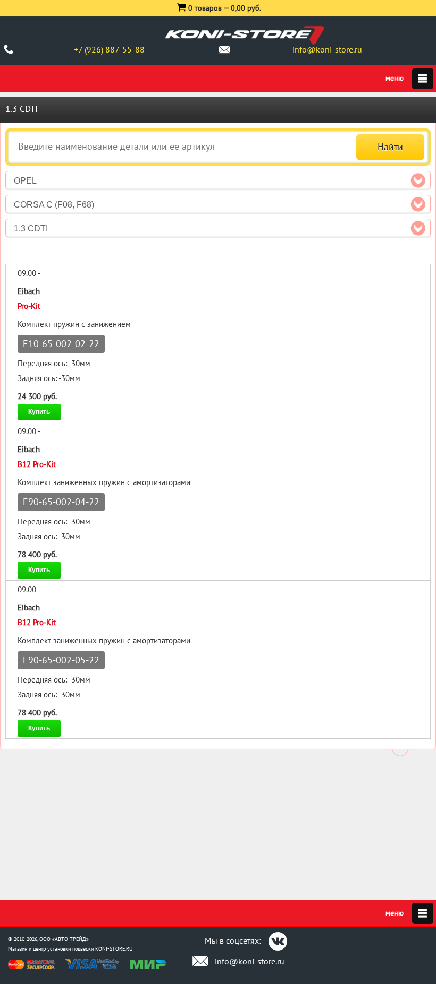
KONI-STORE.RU (114, 948)
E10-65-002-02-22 (61, 344)
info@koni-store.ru (327, 49)
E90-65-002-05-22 (61, 660)
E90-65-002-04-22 (61, 502)
